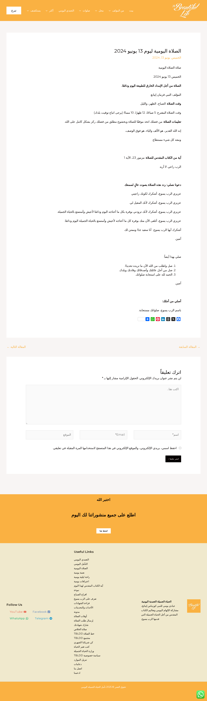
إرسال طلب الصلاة (83, 620)
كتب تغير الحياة (81, 646)
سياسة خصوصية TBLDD (87, 655)
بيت (131, 10)
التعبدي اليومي (66, 10)
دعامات (78, 664)
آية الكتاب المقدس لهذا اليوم (88, 585)
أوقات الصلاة (80, 616)
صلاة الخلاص (80, 629)
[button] (13, 10)
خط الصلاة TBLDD (84, 633)
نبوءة (76, 590)
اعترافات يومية (81, 581)
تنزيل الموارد (80, 659)
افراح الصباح (80, 594)
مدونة (77, 611)
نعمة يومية (79, 572)
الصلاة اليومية (81, 568)
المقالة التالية (16, 347)
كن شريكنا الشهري (83, 642)
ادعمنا (77, 672)
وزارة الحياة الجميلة (84, 651)
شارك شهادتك (81, 624)
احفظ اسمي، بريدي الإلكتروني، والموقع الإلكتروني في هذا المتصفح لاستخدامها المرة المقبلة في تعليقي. (115, 448)
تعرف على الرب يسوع (85, 598)
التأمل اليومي (81, 563)
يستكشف (35, 10)
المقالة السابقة (189, 347)
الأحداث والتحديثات (83, 607)
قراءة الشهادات (82, 603)
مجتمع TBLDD (82, 638)
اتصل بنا (78, 668)
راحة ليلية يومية (82, 576)
